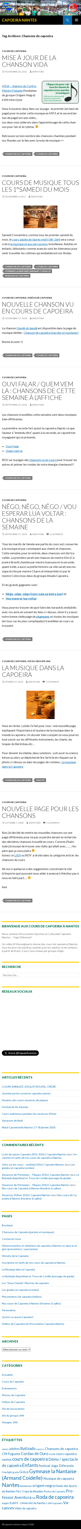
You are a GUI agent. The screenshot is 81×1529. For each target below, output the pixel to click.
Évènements (9, 1388)
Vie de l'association (13, 1408)
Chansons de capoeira (18, 154)
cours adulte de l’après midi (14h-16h (35, 239)
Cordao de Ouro (34, 1453)
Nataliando (26, 1485)
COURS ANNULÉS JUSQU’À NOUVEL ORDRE (29, 1086)
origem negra (43, 1485)
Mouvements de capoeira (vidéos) (21, 1296)
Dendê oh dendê (27, 328)
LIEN (17, 855)
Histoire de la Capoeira (15, 1255)
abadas (5, 1449)
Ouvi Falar (12, 446)
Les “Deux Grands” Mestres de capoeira (25, 1283)
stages (5, 1503)
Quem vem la (14, 451)
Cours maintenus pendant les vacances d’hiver (29, 1113)
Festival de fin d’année (15, 1107)
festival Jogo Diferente (56, 1466)
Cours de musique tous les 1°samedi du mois (40, 186)
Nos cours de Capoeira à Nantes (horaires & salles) (31, 1188)
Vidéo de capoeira (25, 1508)
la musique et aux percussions (29, 244)
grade (15, 1472)
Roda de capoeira (55, 1497)
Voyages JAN (10, 1422)
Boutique (7, 1225)
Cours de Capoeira (14, 51)
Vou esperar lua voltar (21, 598)
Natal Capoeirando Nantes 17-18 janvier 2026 (28, 1127)
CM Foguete (11, 1454)
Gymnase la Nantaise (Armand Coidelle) (28, 271)
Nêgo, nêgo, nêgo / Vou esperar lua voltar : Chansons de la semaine (39, 517)
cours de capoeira (47, 154)
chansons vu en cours (42, 460)
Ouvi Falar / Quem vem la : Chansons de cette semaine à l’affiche (39, 390)
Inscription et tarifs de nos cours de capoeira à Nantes (40, 1156)
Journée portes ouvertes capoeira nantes (26, 1093)
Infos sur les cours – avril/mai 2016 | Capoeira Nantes (33, 1164)
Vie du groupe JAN (38, 661)
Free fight (7, 1472)
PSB (33, 1498)
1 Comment (56, 534)
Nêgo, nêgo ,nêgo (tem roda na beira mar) (34, 594)
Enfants (30, 1465)
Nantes (40, 780)
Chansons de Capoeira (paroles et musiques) (28, 1232)
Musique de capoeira (17, 275)
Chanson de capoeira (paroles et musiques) (51, 332)
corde (52, 1454)
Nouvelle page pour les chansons (40, 812)
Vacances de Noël (12, 1120)
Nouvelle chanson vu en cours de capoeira (38, 307)
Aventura (38, 71)
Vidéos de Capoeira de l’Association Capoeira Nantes (33, 1323)
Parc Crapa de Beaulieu (29, 1491)
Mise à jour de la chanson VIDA (29, 61)
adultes (14, 1449)
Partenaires (9, 1310)
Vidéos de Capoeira (39, 297)
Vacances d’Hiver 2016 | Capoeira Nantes (26, 1195)
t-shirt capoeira (54, 1503)
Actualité (7, 1374)
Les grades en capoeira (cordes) (20, 1289)
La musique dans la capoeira (33, 671)
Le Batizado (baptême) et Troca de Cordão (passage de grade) (40, 1176)
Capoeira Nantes (19, 20)
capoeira (40, 1449)
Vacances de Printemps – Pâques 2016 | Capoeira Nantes (36, 1174)
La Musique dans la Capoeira (18, 1269)
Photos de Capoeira (13, 1395)
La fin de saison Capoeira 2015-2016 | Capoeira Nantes (34, 1154)
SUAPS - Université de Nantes (27, 1503)
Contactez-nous (11, 1238)
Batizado (28, 1448)
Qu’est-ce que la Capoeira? (18, 1317)
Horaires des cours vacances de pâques (25, 1100)
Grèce (24, 1472)
